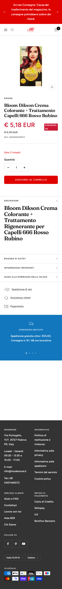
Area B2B (9, 518)
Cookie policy (42, 478)
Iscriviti (31, 407)
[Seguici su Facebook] (8, 544)
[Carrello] (56, 29)
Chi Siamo (10, 524)
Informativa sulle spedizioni (44, 463)
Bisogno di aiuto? (15, 259)
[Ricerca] (12, 29)
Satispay (39, 508)
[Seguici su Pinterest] (16, 544)
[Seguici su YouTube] (23, 544)
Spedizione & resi (22, 289)
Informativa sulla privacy (44, 453)
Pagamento (17, 306)
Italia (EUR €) (13, 557)
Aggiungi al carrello (31, 179)
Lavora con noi (12, 511)
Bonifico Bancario (44, 521)
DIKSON (8, 98)
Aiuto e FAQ (11, 498)
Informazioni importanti (19, 268)
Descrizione (11, 201)
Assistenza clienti (20, 297)
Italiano (31, 557)
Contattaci (10, 505)
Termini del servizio (45, 472)
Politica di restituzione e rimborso (42, 440)
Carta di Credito (44, 501)
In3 (36, 514)
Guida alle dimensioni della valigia (25, 277)
